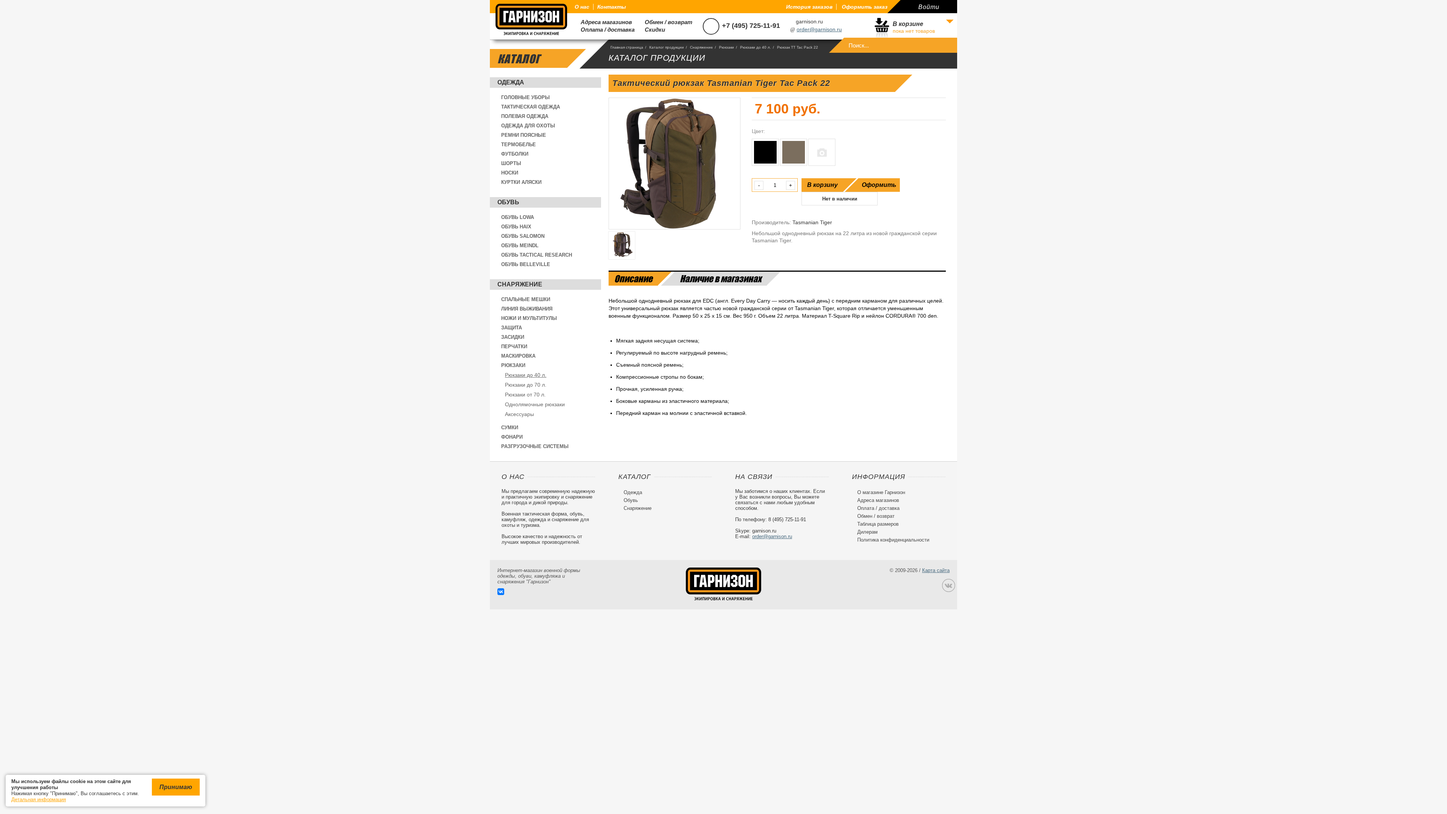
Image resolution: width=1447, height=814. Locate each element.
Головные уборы (525, 97)
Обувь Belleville (525, 264)
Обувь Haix (516, 227)
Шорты (511, 163)
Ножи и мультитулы (529, 318)
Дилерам (865, 532)
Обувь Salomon (523, 236)
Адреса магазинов (603, 22)
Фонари (512, 437)
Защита (511, 327)
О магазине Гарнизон (878, 492)
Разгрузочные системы (535, 446)
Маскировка (518, 356)
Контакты (611, 7)
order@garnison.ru (819, 29)
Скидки (652, 29)
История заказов (809, 7)
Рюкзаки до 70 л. (525, 385)
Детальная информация (38, 799)
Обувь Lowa (517, 217)
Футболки (514, 154)
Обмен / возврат (665, 22)
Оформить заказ (864, 7)
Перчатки (514, 346)
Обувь (508, 202)
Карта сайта (936, 570)
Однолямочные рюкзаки (535, 404)
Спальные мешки (525, 299)
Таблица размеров (875, 524)
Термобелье (518, 144)
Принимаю (175, 787)
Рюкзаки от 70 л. (525, 395)
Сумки (509, 427)
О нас (582, 7)
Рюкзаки (513, 365)
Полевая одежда (524, 116)
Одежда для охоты (528, 126)
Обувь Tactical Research (536, 255)
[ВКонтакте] (500, 591)
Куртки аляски (521, 182)
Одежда (510, 82)
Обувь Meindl (519, 245)
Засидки (512, 337)
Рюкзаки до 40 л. (525, 375)
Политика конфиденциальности (890, 540)
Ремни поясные (523, 135)
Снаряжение (519, 284)
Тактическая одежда (530, 107)
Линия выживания (526, 309)
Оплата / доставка (605, 29)
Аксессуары (519, 414)
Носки (509, 173)
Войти (928, 7)
